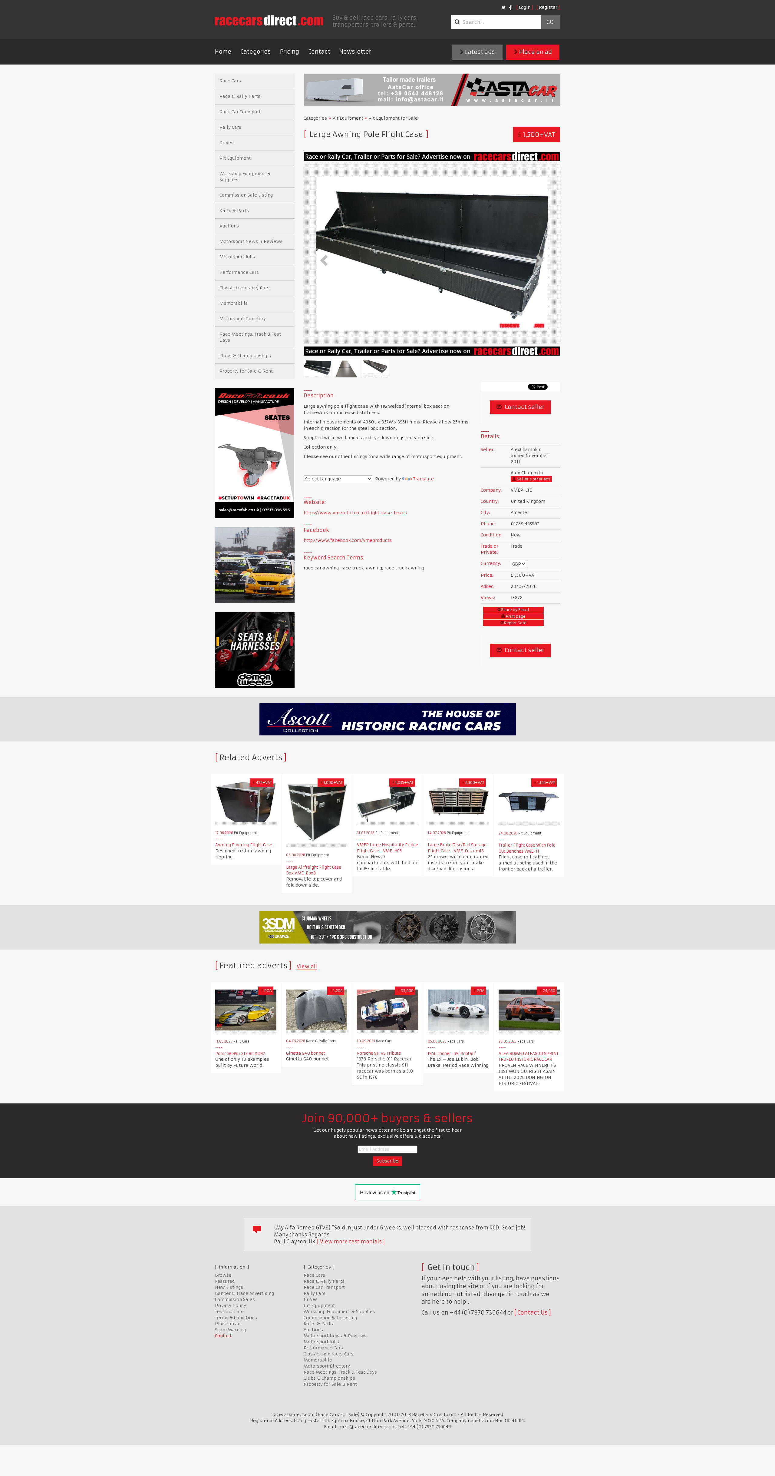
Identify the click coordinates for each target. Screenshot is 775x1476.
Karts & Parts (234, 210)
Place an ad (535, 51)
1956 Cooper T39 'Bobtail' (452, 1053)
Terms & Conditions (236, 1317)
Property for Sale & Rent (246, 371)
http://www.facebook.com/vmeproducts (348, 540)
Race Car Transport (240, 111)
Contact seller (523, 406)
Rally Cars (230, 127)
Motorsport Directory (242, 318)
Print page (515, 616)
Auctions (229, 226)
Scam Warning (230, 1329)
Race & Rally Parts (239, 96)
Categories (255, 51)
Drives (226, 142)
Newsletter (355, 51)
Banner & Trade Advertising (244, 1293)
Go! (550, 22)
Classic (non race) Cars (244, 287)
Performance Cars (239, 272)
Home (223, 51)
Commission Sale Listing (246, 195)
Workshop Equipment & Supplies (245, 176)
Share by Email (515, 609)
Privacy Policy (230, 1305)
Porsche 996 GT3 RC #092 (240, 1053)
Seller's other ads (533, 479)
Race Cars (230, 81)
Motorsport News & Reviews (250, 241)
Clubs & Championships (245, 355)
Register (548, 7)
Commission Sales (235, 1299)
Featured (225, 1281)
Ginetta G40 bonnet (305, 1053)
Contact (319, 51)
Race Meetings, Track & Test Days (250, 337)
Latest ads (479, 51)
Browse (223, 1275)
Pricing (289, 51)
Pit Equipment (347, 118)
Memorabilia (233, 303)
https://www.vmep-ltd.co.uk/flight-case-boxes (355, 513)
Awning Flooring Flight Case (243, 844)
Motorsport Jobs (237, 257)
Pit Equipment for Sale (393, 118)
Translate (423, 479)
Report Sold (515, 623)
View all (307, 967)
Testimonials (229, 1311)
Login (524, 7)
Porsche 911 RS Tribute (379, 1053)
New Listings (229, 1287)
